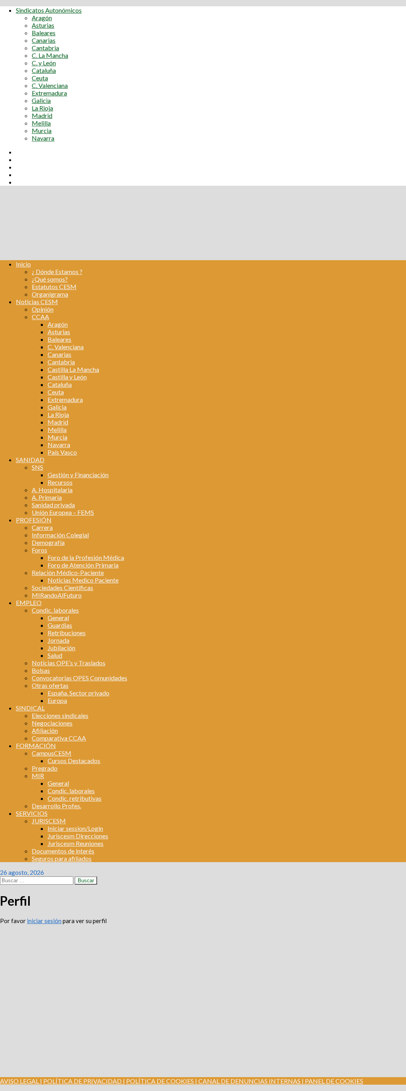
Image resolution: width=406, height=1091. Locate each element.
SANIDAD (30, 459)
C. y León (44, 63)
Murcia (42, 130)
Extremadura (49, 93)
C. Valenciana (50, 85)
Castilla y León (67, 377)
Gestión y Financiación (78, 474)
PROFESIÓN (34, 520)
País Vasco (62, 452)
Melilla (41, 123)
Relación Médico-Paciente (68, 572)
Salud (55, 655)
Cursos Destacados (74, 760)
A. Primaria (47, 497)
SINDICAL (30, 708)
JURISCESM (49, 820)
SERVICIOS (32, 813)
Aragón (42, 17)
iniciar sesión (44, 920)
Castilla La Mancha (73, 369)
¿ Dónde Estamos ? (57, 271)
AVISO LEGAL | (21, 1081)
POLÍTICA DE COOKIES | (161, 1081)
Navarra (43, 138)
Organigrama (50, 294)
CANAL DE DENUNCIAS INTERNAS (249, 1081)
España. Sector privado (78, 693)
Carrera (42, 527)
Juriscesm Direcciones (78, 836)
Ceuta (40, 78)
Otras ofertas (50, 685)
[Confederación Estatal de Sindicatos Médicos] (203, 250)
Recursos (60, 482)
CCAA (40, 316)
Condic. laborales (55, 610)
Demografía (48, 542)
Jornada (58, 640)
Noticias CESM (37, 301)
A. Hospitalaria (52, 489)
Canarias (44, 40)
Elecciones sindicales (60, 715)
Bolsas (41, 670)
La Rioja (42, 108)
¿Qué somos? (50, 279)
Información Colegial (60, 535)
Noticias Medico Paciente (83, 580)
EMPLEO (29, 602)
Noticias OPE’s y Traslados (68, 662)
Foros (39, 550)
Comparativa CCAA (59, 738)
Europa (57, 700)
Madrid (42, 115)
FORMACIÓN (36, 745)
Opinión (43, 309)
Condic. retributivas (75, 798)
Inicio (23, 264)
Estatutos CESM (54, 286)
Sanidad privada (53, 504)
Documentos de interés (63, 851)
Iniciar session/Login (75, 828)
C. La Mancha (50, 55)
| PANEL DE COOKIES (332, 1081)
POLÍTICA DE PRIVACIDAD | (84, 1081)
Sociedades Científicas (62, 587)
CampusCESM (51, 753)
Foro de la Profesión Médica (86, 557)
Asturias (43, 25)
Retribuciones (67, 632)
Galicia (41, 100)
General (58, 617)
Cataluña (44, 70)
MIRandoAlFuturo (57, 595)
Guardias (60, 625)
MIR (38, 775)
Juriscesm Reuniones (75, 843)
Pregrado (44, 768)
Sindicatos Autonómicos (49, 10)
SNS (37, 467)
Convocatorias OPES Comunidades (79, 678)
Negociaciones (52, 723)
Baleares (44, 32)
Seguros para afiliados (62, 858)
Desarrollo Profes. (56, 805)
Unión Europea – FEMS (63, 512)
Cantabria (45, 47)
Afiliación (45, 730)
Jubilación (61, 647)
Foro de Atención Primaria (83, 565)
